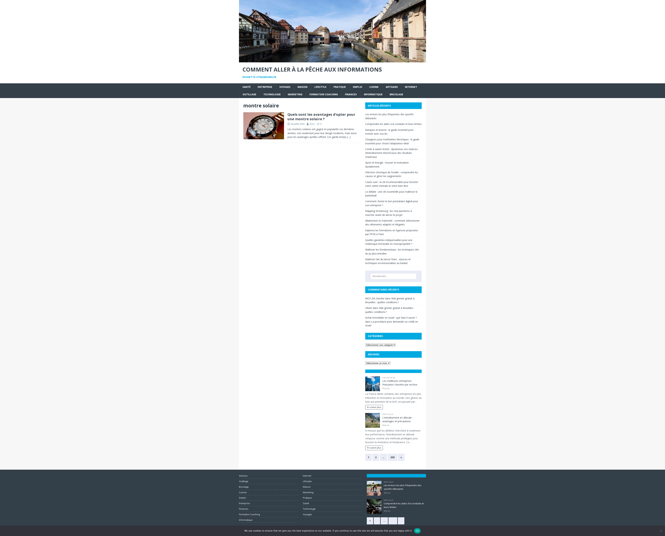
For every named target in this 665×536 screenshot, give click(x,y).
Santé (246, 87)
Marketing (295, 94)
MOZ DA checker (374, 298)
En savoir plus (374, 407)
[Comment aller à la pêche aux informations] (332, 60)
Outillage (249, 94)
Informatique (373, 94)
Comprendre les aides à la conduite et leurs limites (393, 124)
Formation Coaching (323, 94)
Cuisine (374, 87)
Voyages (284, 87)
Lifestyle (320, 87)
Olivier (368, 308)
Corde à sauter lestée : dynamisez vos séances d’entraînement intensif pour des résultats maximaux (391, 153)
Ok (417, 530)
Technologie (272, 94)
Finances (351, 94)
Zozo (312, 123)
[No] (660, 531)
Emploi (357, 87)
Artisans (392, 87)
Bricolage (396, 94)
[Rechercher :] (393, 276)
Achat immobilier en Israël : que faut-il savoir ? (391, 317)
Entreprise (265, 87)
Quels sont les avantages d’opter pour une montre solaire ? (321, 116)
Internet (411, 87)
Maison (302, 87)
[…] (349, 137)
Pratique (340, 87)
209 (392, 457)
